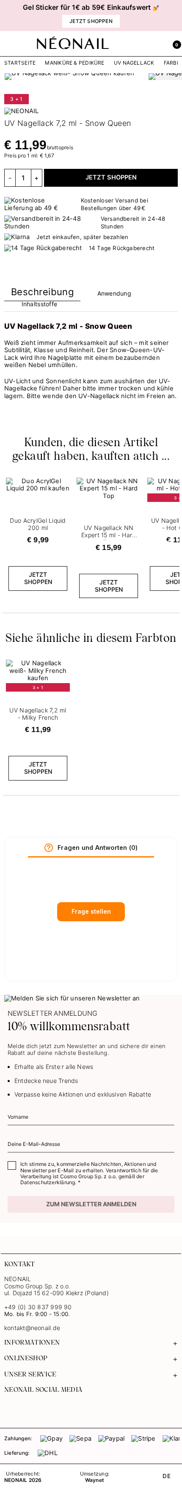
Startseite (20, 63)
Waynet (94, 1480)
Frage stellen (91, 911)
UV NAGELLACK (134, 63)
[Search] (137, 44)
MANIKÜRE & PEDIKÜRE (74, 63)
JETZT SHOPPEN (111, 177)
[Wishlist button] (64, 480)
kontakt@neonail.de (32, 1328)
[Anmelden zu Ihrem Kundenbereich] (156, 44)
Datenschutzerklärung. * (50, 1182)
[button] (174, 44)
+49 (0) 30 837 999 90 (38, 1307)
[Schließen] (175, 15)
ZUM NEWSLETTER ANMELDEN (91, 1204)
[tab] (42, 293)
